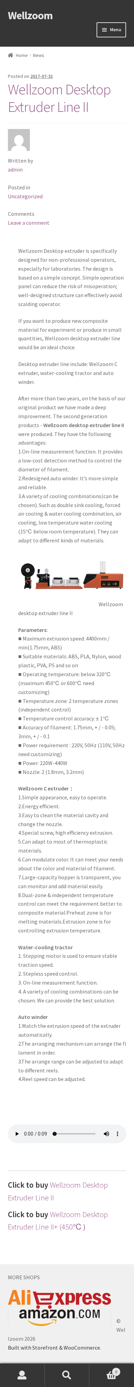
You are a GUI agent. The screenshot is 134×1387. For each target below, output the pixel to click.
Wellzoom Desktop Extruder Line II (59, 98)
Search (67, 1375)
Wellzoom (30, 15)
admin (15, 169)
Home (22, 55)
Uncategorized (25, 196)
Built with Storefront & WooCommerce (54, 1347)
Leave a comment (28, 222)
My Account (22, 1375)
